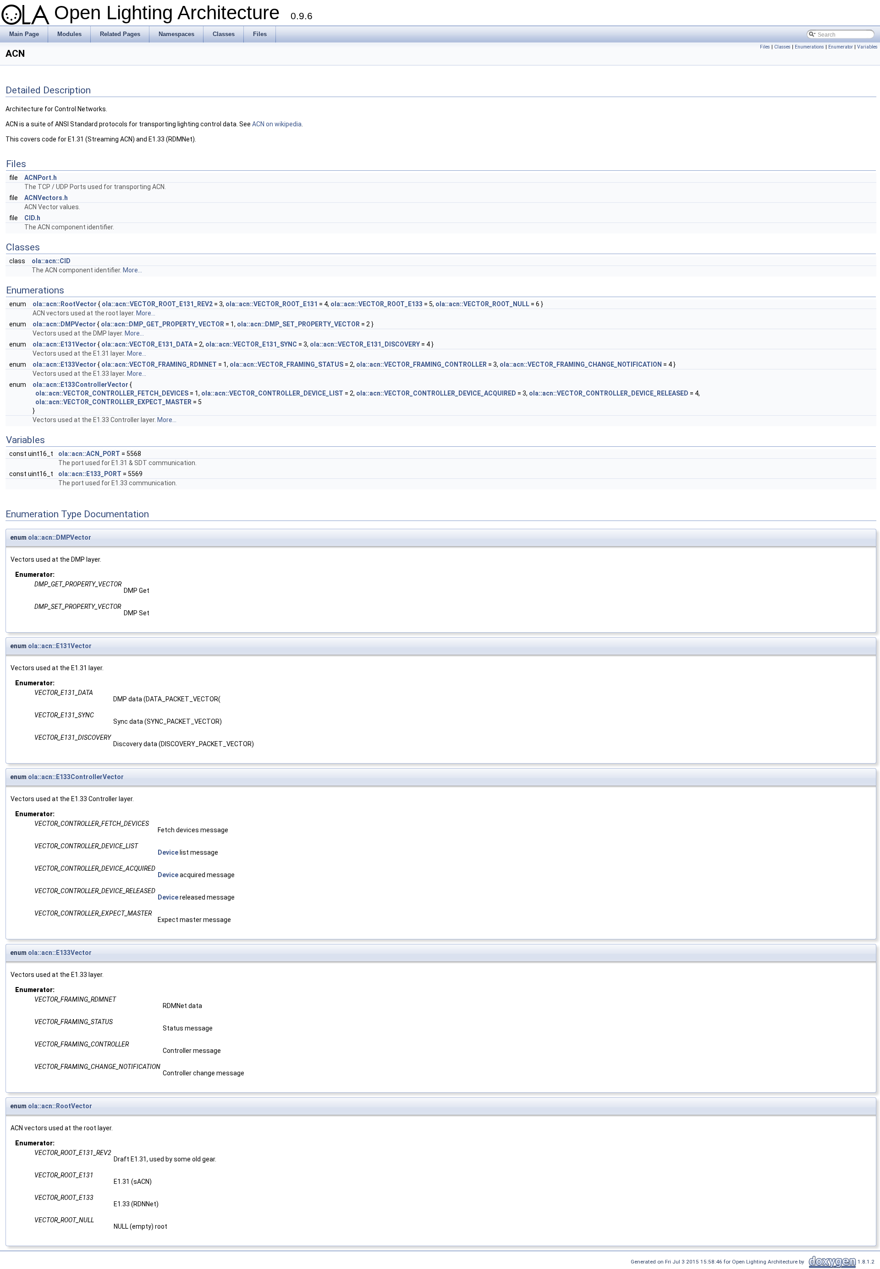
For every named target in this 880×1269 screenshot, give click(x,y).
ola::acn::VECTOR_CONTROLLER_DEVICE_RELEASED (608, 393)
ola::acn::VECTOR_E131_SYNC (251, 344)
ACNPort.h (40, 177)
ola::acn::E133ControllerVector (80, 384)
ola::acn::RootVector (65, 304)
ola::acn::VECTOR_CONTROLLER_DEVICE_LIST (272, 393)
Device (168, 852)
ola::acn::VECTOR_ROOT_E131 (272, 304)
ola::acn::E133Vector (64, 364)
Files (765, 47)
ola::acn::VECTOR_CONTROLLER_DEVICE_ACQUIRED (436, 393)
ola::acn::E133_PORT (89, 473)
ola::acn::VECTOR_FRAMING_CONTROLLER (421, 364)
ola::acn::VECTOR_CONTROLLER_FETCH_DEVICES (111, 393)
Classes (782, 47)
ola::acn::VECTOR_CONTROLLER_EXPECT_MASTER (113, 402)
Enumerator (840, 47)
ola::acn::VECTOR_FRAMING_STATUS (286, 364)
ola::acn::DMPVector (64, 324)
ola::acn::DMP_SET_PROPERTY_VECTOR (298, 324)
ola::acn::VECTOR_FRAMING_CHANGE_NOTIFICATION (581, 364)
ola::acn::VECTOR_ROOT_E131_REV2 (157, 304)
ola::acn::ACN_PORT (89, 453)
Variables (867, 47)
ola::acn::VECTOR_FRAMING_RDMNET (159, 364)
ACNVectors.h (46, 197)
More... (132, 270)
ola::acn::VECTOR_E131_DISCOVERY (365, 344)
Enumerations (809, 47)
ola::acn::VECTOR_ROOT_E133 (376, 304)
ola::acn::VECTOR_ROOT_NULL (482, 304)
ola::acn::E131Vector (64, 344)
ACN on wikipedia (277, 124)
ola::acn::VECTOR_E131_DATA (146, 344)
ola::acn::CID (51, 261)
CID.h (32, 218)
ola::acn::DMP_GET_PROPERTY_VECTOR (162, 324)
